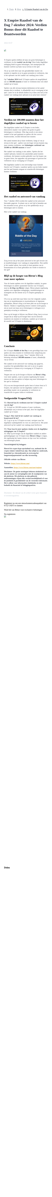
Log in (3, 744)
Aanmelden (9, 744)
